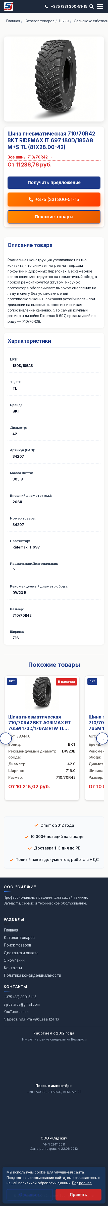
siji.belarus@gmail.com (22, 1004)
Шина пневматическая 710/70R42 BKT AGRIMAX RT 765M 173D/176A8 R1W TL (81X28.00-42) (39, 725)
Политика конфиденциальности (32, 975)
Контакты (13, 968)
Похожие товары (54, 216)
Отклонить (30, 1194)
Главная (13, 21)
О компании (14, 960)
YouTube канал (16, 1012)
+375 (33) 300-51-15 (69, 6)
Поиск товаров (17, 945)
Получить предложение (54, 182)
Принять (78, 1194)
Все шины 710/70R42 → (30, 157)
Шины (64, 21)
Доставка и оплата (21, 952)
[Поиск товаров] (91, 6)
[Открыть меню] (100, 6)
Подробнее (82, 1183)
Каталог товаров (40, 21)
